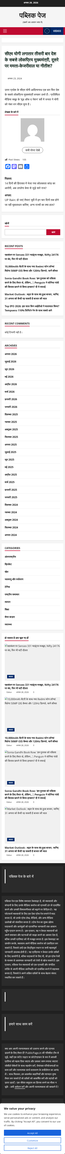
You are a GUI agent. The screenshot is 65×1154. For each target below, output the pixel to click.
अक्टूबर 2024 (11, 519)
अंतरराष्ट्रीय (10, 556)
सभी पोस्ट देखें (32, 150)
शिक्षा (7, 609)
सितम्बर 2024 (11, 527)
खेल (6, 571)
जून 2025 (9, 459)
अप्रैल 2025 (11, 474)
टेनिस (7, 587)
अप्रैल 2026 (11, 384)
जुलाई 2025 (10, 452)
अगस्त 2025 (11, 444)
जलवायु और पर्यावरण (14, 579)
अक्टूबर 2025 (11, 429)
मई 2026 (9, 376)
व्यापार (7, 602)
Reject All (32, 1148)
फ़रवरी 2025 (11, 489)
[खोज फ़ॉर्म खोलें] (39, 31)
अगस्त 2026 (11, 354)
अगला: (32, 200)
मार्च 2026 (10, 391)
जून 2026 (9, 369)
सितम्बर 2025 (11, 437)
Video (57, 31)
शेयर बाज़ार (10, 617)
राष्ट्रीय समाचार (12, 594)
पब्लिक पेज (32, 15)
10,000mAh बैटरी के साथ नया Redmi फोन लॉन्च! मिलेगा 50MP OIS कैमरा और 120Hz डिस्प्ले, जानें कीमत (31, 739)
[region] (32, 1128)
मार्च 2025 (10, 482)
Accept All (32, 1133)
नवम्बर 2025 (11, 422)
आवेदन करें (20, 1086)
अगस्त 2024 (11, 535)
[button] (5, 31)
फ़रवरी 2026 (11, 399)
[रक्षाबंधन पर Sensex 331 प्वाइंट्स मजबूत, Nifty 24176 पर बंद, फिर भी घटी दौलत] (32, 662)
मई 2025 (9, 467)
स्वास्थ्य (8, 624)
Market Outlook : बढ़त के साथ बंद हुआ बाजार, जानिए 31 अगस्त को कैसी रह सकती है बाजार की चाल (32, 849)
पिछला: (30, 183)
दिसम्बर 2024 (11, 504)
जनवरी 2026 (11, 407)
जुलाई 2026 (10, 361)
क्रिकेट (8, 564)
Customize (32, 1140)
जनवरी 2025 (11, 497)
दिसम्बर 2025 (11, 414)
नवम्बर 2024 (11, 512)
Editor (9, 692)
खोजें (7, 223)
